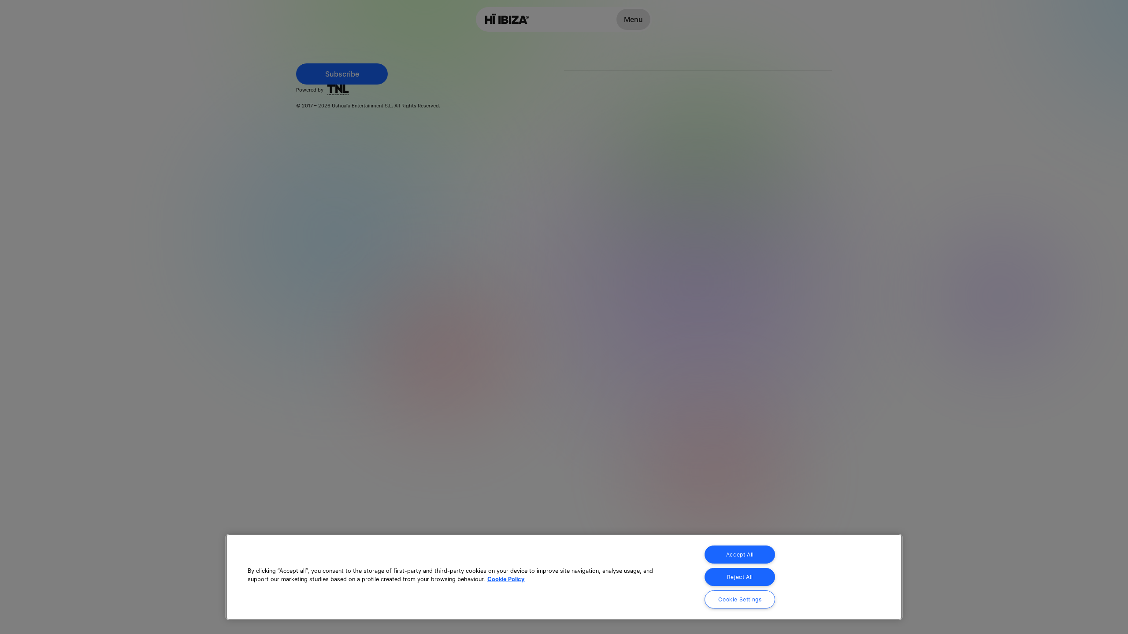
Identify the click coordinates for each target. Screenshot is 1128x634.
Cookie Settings (739, 599)
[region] (564, 577)
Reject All (740, 577)
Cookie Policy (506, 579)
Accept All (740, 554)
